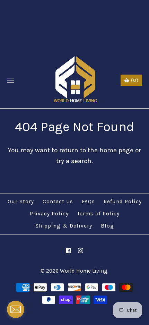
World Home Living (83, 271)
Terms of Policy (98, 214)
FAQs (88, 201)
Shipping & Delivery (63, 226)
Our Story (21, 201)
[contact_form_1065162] (15, 309)
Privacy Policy (49, 214)
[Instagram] (80, 250)
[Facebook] (68, 250)
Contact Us (58, 201)
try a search (73, 161)
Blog (107, 226)
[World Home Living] (74, 80)
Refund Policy (123, 201)
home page (116, 150)
